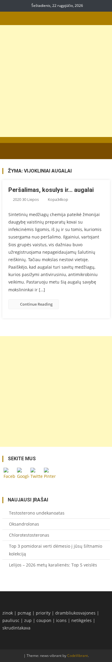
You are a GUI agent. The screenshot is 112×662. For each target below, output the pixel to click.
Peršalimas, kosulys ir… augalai (51, 189)
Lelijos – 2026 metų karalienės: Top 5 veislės (53, 565)
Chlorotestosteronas (29, 535)
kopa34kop (58, 199)
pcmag (24, 613)
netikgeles (81, 620)
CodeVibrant (77, 655)
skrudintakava (16, 628)
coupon (43, 620)
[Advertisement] (56, 81)
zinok (7, 613)
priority (43, 613)
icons (61, 620)
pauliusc (10, 620)
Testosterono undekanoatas (37, 513)
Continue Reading (36, 304)
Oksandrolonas (24, 524)
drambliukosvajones (75, 613)
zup (28, 620)
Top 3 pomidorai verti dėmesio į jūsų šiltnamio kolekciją (55, 550)
